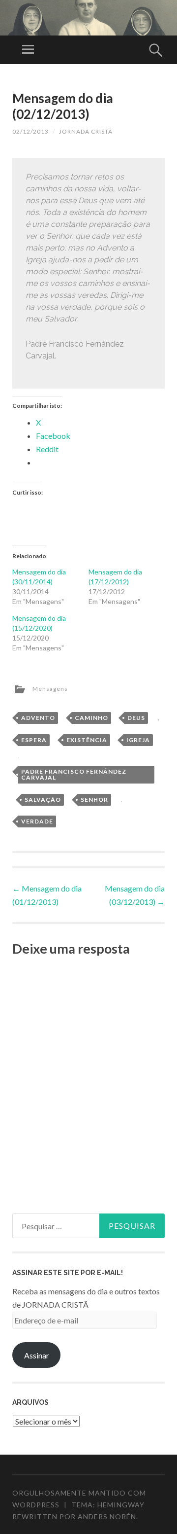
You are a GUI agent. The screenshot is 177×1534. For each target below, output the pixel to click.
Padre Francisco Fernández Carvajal (73, 774)
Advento (38, 717)
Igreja (138, 740)
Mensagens (50, 688)
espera (34, 740)
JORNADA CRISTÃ (86, 131)
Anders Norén (107, 1516)
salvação (43, 799)
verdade (37, 821)
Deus (136, 717)
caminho (91, 717)
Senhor (94, 799)
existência (86, 740)
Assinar (36, 1355)
